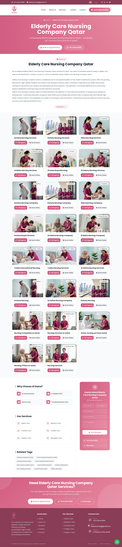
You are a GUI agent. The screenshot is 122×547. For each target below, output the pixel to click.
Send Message (96, 432)
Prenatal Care (69, 525)
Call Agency (21, 143)
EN (90, 2)
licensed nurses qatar (40, 469)
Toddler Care (69, 529)
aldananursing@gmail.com (38, 2)
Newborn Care (69, 522)
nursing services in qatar (24, 461)
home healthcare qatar (44, 465)
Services (62, 10)
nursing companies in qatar (25, 457)
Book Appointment (100, 10)
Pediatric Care (69, 532)
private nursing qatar (61, 465)
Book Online (35, 143)
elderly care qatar (56, 469)
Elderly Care (68, 519)
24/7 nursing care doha (24, 469)
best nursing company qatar (25, 465)
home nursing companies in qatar (47, 457)
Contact (82, 10)
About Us (52, 10)
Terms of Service (105, 544)
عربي (96, 2)
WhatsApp (87, 501)
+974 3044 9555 (19, 2)
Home (43, 10)
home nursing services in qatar (44, 461)
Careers (73, 10)
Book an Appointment (51, 47)
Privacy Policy (92, 544)
